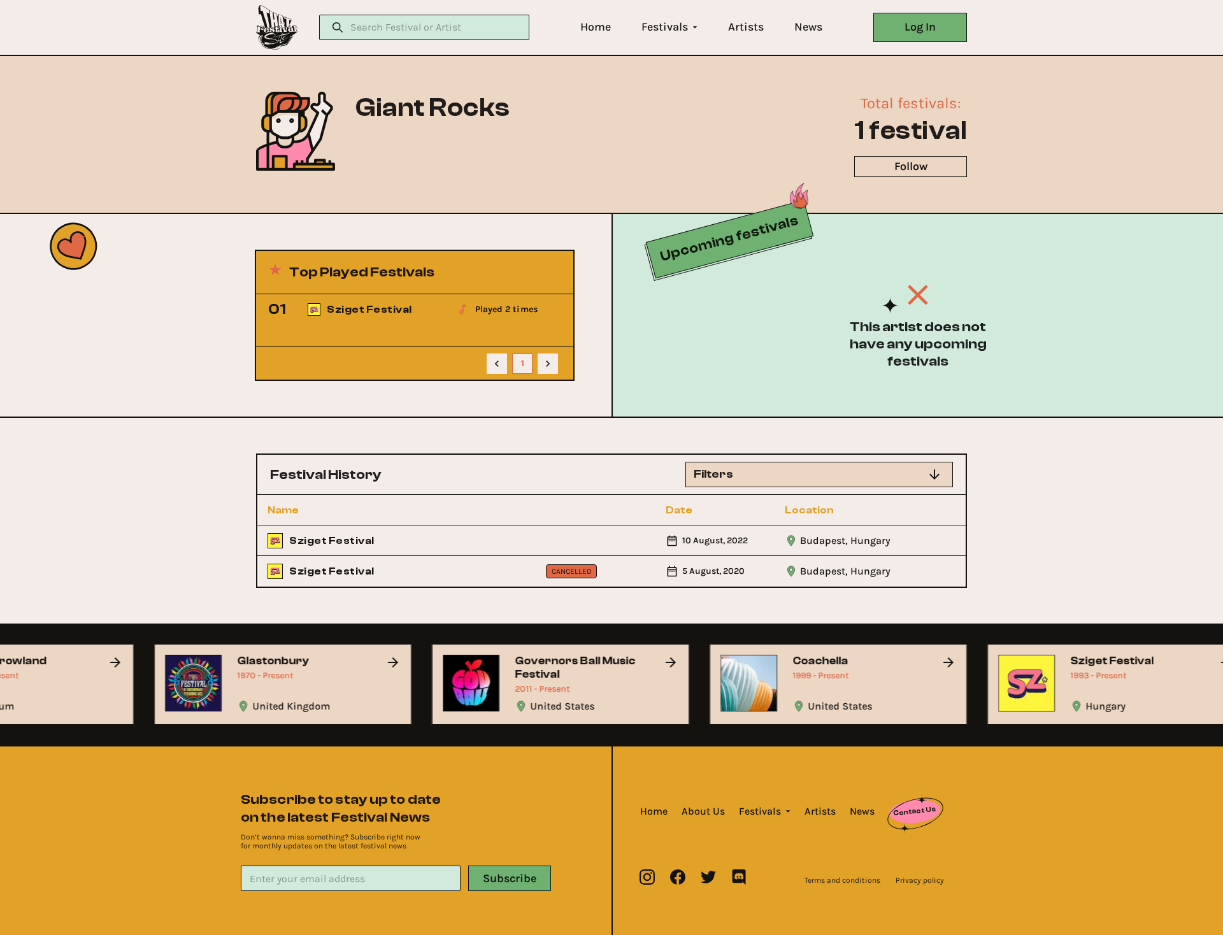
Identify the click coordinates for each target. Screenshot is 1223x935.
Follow (910, 166)
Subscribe (509, 878)
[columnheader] (337, 510)
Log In (920, 27)
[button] (596, 27)
